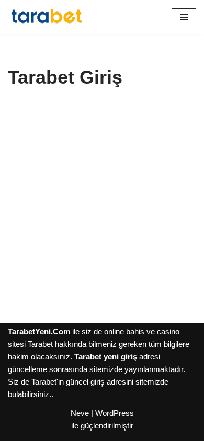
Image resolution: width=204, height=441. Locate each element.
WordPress (114, 413)
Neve (80, 413)
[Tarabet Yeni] (47, 17)
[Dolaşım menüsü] (184, 17)
